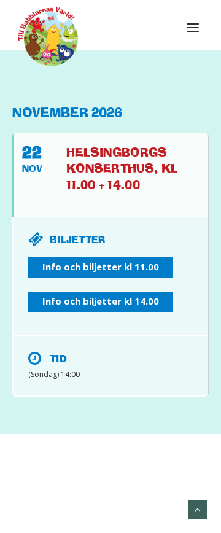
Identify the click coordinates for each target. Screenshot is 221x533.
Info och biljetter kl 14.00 (100, 301)
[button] (193, 27)
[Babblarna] (48, 35)
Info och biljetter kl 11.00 (100, 266)
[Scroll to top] (197, 509)
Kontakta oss (146, 496)
